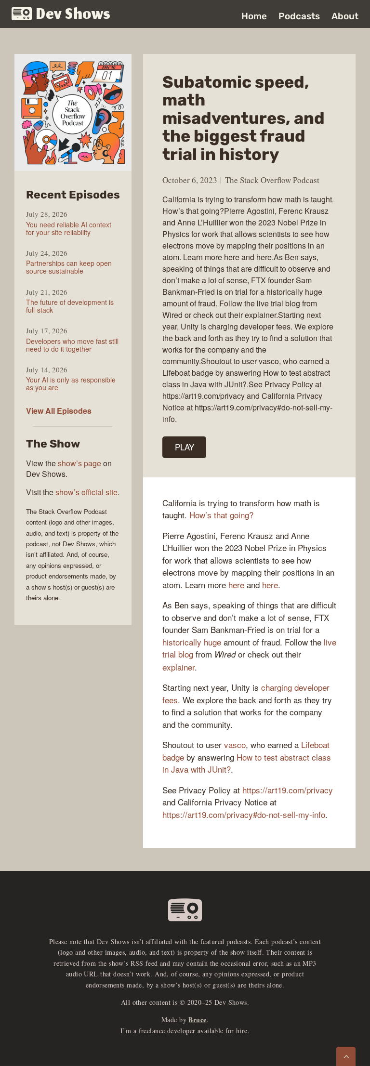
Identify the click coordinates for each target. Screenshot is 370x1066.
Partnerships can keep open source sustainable (69, 267)
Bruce (197, 1019)
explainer (178, 667)
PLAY (184, 447)
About (344, 16)
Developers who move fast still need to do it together (72, 345)
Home (254, 16)
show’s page (79, 463)
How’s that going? (221, 515)
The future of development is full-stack (70, 306)
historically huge (191, 642)
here (236, 585)
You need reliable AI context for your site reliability (68, 228)
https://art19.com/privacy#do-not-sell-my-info (243, 814)
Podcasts (299, 16)
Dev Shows (73, 15)
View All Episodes (59, 410)
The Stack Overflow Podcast (272, 179)
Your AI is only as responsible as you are (71, 383)
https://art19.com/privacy (287, 790)
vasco (235, 744)
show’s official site (86, 492)
